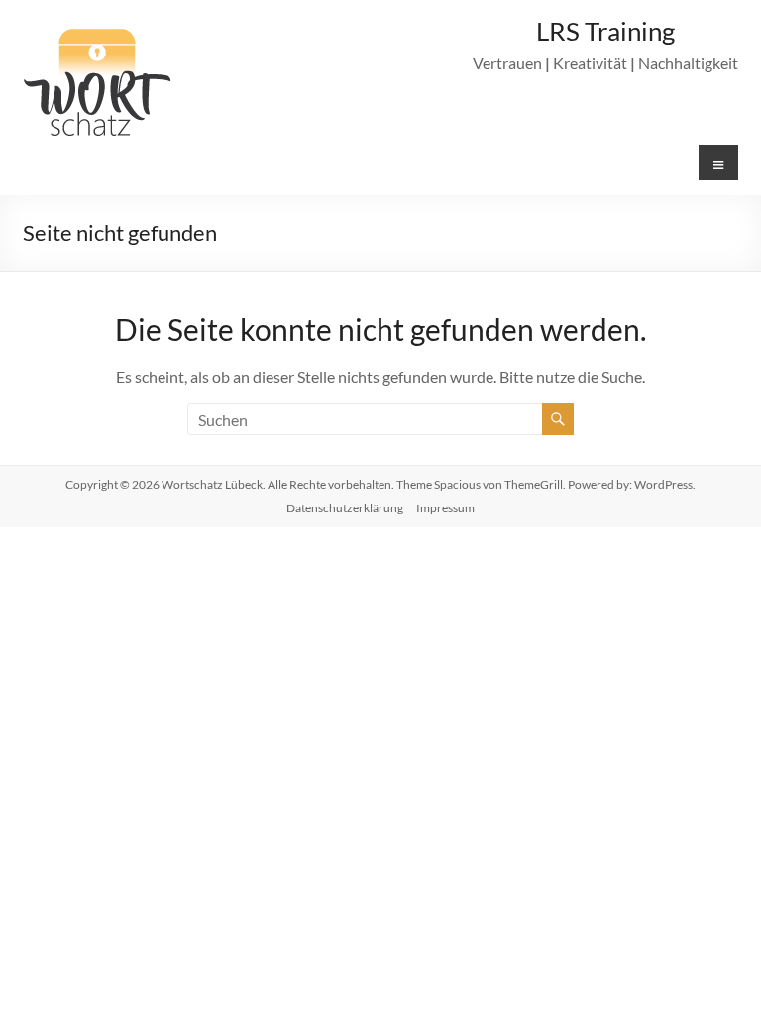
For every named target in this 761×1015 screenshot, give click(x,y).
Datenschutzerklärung (344, 508)
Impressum (445, 508)
